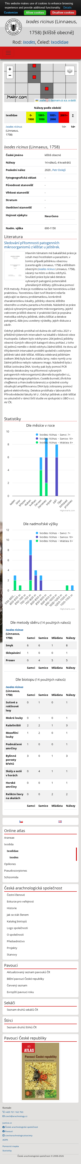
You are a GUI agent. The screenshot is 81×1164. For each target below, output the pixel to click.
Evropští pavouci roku (20, 992)
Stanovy (12, 954)
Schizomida (11, 877)
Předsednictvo (16, 941)
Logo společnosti (17, 928)
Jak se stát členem (18, 915)
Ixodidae (60, 42)
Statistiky (7, 1150)
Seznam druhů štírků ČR (22, 1027)
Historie (12, 908)
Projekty (12, 948)
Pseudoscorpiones (15, 870)
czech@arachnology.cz (16, 1116)
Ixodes (14, 857)
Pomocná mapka (10, 1146)
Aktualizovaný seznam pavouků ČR (28, 972)
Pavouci (9, 1131)
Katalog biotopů (17, 921)
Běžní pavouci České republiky (25, 979)
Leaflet (42, 100)
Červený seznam (17, 985)
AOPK (5, 1139)
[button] (34, 65)
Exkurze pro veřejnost (20, 901)
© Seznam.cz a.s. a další (62, 100)
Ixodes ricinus (46, 269)
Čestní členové (16, 895)
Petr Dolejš (59, 170)
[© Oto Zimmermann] (14, 265)
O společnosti (15, 934)
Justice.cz (7, 1122)
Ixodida (9, 844)
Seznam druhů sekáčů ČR (22, 1009)
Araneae (9, 837)
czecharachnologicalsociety (18, 1135)
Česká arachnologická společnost (21, 1126)
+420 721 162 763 (14, 1112)
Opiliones (10, 864)
